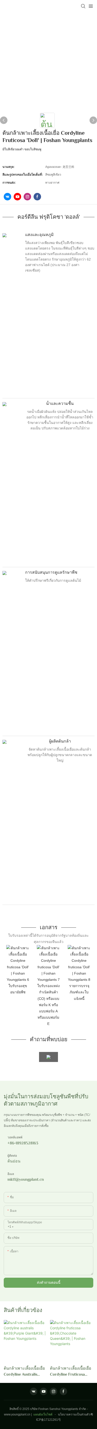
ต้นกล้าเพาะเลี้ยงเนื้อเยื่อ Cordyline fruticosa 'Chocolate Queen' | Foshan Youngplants (70, 1371)
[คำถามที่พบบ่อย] (48, 1057)
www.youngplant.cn (17, 1414)
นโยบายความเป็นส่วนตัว (74, 1414)
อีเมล (10, 1174)
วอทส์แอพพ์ (14, 1137)
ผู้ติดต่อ (12, 1155)
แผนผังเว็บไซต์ (42, 1414)
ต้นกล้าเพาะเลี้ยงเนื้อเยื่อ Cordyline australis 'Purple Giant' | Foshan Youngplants (24, 1371)
